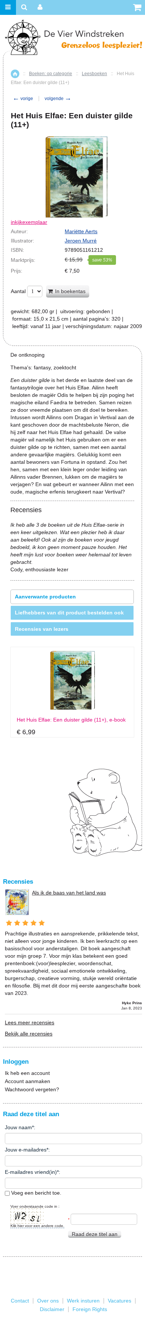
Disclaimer (52, 1309)
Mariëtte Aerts (81, 231)
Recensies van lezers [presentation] (41, 629)
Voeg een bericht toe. (35, 1193)
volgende (58, 98)
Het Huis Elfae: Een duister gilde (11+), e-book (71, 720)
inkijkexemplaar (29, 222)
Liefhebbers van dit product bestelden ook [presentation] (69, 613)
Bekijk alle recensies (28, 1034)
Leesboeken (94, 73)
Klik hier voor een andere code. (37, 1226)
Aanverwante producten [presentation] (45, 597)
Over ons (48, 1301)
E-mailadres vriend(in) (31, 1172)
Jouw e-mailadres (25, 1150)
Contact (20, 1301)
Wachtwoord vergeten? (32, 1089)
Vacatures (119, 1301)
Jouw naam (18, 1127)
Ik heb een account (27, 1073)
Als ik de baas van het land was (69, 893)
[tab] (72, 597)
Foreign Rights (89, 1309)
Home (15, 74)
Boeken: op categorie (50, 73)
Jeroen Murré (81, 241)
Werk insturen (83, 1301)
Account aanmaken (27, 1081)
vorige (23, 98)
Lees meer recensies (29, 1022)
